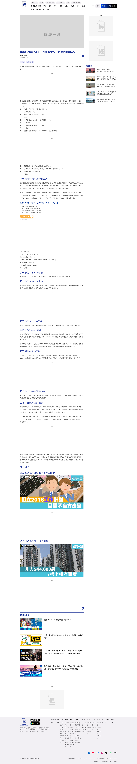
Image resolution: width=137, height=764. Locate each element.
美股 (61, 725)
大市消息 (67, 724)
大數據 (84, 727)
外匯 (61, 727)
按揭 (66, 742)
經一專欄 (30, 62)
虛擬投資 (62, 737)
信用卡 (72, 742)
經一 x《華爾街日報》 (110, 6)
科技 (66, 6)
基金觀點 (62, 732)
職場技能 (89, 724)
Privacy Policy (113, 761)
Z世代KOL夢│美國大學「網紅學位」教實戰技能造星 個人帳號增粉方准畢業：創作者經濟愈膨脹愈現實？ (107, 78)
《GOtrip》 (26, 729)
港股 (61, 723)
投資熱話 (62, 741)
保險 (22, 62)
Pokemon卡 (50, 2)
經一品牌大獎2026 (78, 739)
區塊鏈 (84, 729)
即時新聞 (99, 737)
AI (68, 2)
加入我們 (46, 9)
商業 (61, 6)
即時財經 (34, 6)
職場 (72, 6)
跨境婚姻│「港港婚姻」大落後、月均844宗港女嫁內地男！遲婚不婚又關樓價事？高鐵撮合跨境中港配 (63, 667)
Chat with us (97, 761)
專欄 (32, 9)
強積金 (72, 731)
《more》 (22, 731)
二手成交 (67, 728)
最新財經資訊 (76, 2)
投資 (44, 6)
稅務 (71, 740)
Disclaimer (105, 761)
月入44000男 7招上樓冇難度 (34, 541)
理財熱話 (72, 745)
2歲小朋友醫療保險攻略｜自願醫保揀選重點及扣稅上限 (106, 93)
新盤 (66, 736)
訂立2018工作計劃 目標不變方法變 (37, 473)
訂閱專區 (38, 9)
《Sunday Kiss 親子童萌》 (32, 731)
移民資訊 (99, 732)
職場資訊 (89, 728)
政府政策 (99, 724)
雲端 (83, 731)
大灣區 (77, 736)
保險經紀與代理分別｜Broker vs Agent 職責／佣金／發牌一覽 (106, 100)
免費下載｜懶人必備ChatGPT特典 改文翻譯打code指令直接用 (63, 636)
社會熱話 (22, 57)
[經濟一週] (24, 4)
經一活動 (77, 742)
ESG (76, 733)
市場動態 (77, 723)
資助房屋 (67, 732)
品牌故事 (77, 725)
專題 (39, 6)
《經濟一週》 (43, 731)
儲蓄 (71, 729)
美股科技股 (60, 2)
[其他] (83, 55)
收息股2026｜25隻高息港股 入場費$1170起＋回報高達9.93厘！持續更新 (106, 86)
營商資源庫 (78, 731)
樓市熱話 (67, 745)
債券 (61, 729)
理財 (55, 6)
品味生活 (94, 724)
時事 (83, 6)
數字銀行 (72, 735)
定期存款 (72, 724)
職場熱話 (89, 732)
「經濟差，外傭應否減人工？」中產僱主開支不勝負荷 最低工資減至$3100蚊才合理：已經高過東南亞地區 (63, 652)
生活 (78, 6)
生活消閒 (94, 728)
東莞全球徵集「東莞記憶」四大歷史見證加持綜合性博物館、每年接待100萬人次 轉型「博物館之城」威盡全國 (107, 71)
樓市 (50, 6)
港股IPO (34, 2)
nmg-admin (24, 55)
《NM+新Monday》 (34, 729)
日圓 (41, 2)
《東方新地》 (44, 729)
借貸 (71, 738)
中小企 (77, 727)
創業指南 (77, 729)
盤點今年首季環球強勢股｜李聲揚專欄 (57, 620)
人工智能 (84, 724)
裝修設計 (67, 739)
